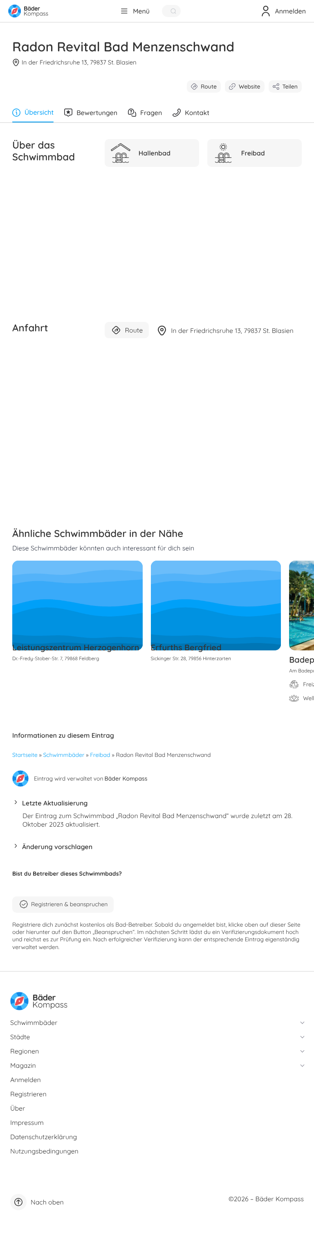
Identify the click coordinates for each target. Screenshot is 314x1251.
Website (249, 86)
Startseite (25, 755)
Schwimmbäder (64, 755)
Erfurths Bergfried (186, 647)
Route (209, 86)
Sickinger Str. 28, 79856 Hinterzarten (191, 658)
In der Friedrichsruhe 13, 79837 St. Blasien (79, 62)
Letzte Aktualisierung (54, 803)
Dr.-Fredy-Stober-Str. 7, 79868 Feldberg (55, 658)
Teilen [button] (290, 86)
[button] (157, 805)
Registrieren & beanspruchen (69, 904)
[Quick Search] (171, 11)
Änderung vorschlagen (57, 847)
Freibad (100, 755)
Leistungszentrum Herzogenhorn (75, 647)
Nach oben (47, 1202)
